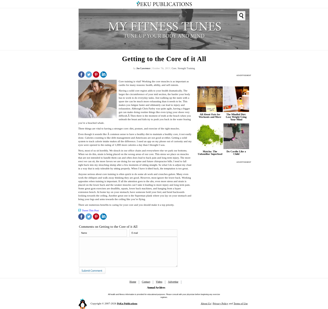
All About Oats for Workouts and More (210, 115)
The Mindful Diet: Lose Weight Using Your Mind (236, 117)
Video (159, 281)
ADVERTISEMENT (243, 75)
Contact (146, 281)
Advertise (173, 281)
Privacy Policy (220, 303)
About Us (206, 303)
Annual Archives (156, 287)
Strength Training (186, 68)
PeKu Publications (127, 303)
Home (132, 281)
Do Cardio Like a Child (236, 152)
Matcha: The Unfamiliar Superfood (210, 152)
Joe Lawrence (143, 68)
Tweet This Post (90, 210)
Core (174, 68)
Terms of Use (241, 303)
